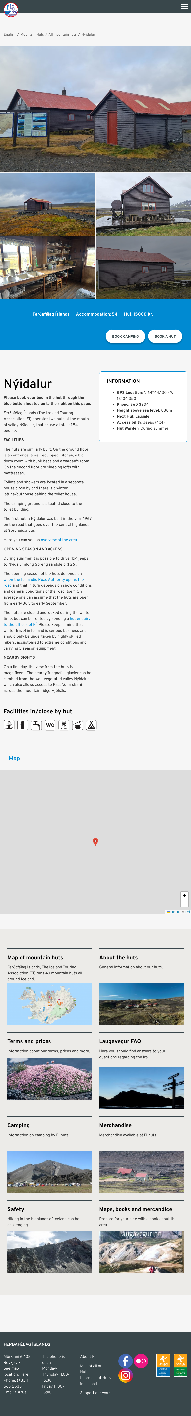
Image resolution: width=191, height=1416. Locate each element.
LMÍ (187, 912)
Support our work (95, 1393)
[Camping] (50, 1154)
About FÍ (87, 1356)
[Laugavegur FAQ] (141, 1070)
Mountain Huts (32, 34)
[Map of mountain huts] (50, 986)
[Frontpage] (11, 9)
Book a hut (165, 337)
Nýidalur (88, 34)
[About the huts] (141, 986)
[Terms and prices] (50, 1070)
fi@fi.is (20, 1392)
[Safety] (50, 1236)
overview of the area (59, 540)
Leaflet (175, 912)
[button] (95, 842)
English (10, 34)
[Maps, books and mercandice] (141, 1236)
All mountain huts (62, 34)
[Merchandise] (141, 1154)
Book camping (125, 337)
